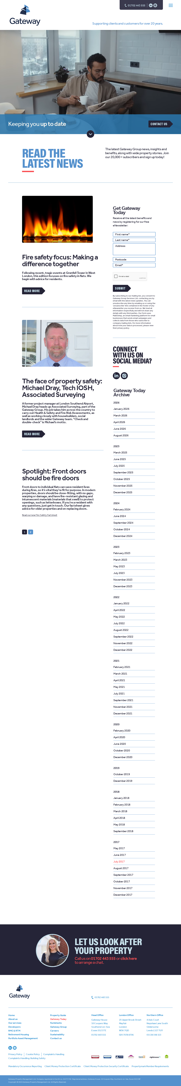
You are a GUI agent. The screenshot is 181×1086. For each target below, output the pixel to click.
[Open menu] (171, 5)
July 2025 (119, 465)
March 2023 (120, 559)
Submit (120, 288)
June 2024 (119, 516)
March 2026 (120, 415)
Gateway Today (58, 1019)
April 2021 (119, 680)
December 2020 (122, 757)
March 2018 (120, 811)
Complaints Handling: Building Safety (27, 1058)
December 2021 (122, 713)
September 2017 (123, 874)
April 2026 (119, 422)
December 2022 (122, 650)
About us (13, 1019)
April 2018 (119, 818)
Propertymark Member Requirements (150, 1066)
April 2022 (119, 610)
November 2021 (122, 706)
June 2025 (119, 459)
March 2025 (120, 452)
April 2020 (119, 737)
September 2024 (123, 522)
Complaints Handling (53, 1054)
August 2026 (121, 435)
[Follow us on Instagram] (155, 5)
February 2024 (121, 509)
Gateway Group (58, 1026)
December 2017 (122, 894)
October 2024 (121, 529)
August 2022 (121, 630)
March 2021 (120, 673)
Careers (54, 1030)
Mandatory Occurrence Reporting (25, 1066)
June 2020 (119, 743)
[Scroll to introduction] (90, 134)
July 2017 (119, 861)
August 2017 (121, 868)
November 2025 (122, 485)
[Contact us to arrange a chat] (128, 958)
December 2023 (122, 586)
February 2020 (121, 730)
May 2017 (119, 848)
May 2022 (119, 616)
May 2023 (119, 566)
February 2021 (121, 667)
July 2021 (119, 693)
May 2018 (119, 824)
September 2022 (123, 636)
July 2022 (119, 623)
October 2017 (121, 881)
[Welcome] (25, 16)
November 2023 (122, 579)
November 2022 (122, 643)
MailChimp (117, 315)
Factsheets (56, 1022)
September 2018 (123, 831)
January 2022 (121, 603)
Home (11, 1015)
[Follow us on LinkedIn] (151, 5)
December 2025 (122, 492)
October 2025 (121, 479)
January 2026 (121, 408)
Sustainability (57, 1034)
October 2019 (121, 774)
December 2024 (122, 536)
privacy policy (123, 328)
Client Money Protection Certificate (63, 1066)
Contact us (159, 123)
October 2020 (121, 750)
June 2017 (119, 855)
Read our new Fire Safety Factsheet (39, 515)
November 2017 (122, 888)
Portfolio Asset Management (23, 1038)
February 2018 (121, 804)
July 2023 (119, 573)
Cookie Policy (33, 1054)
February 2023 (121, 553)
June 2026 (119, 428)
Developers (14, 1026)
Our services (14, 1022)
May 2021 (119, 687)
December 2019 (122, 780)
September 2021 (123, 700)
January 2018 (121, 798)
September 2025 (123, 472)
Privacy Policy (15, 1054)
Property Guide (58, 1015)
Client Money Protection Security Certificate (106, 1066)
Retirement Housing (18, 1034)
